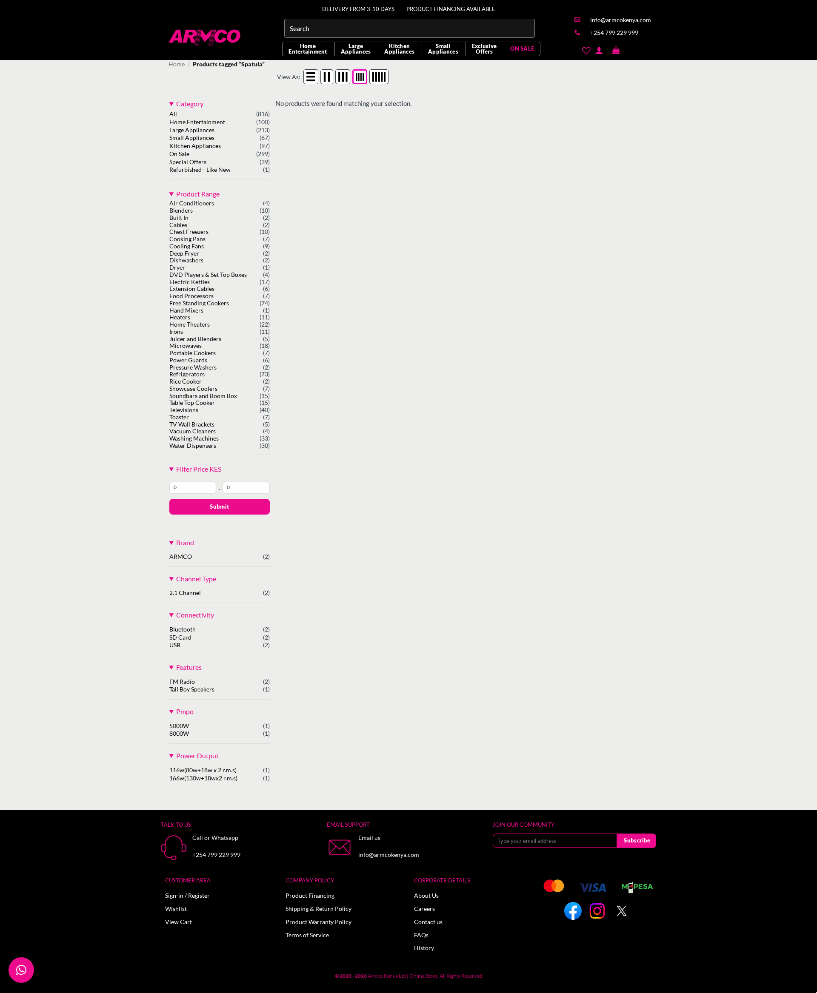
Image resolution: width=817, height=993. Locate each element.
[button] (616, 50)
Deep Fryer (184, 253)
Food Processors (191, 296)
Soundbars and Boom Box (203, 396)
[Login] (599, 50)
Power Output (197, 755)
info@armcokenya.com (388, 854)
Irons (176, 331)
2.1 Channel (185, 592)
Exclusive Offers (484, 49)
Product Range (198, 194)
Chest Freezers (189, 231)
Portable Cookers (192, 353)
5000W (179, 726)
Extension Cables (191, 288)
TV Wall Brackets (191, 424)
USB (174, 645)
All (173, 114)
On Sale (179, 154)
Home (177, 64)
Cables (178, 225)
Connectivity (195, 615)
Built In (179, 217)
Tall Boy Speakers (191, 689)
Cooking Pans (187, 239)
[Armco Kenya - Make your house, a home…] (205, 37)
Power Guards (188, 360)
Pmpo (185, 711)
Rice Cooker (185, 381)
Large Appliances (356, 49)
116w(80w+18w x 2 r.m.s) (203, 770)
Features (189, 667)
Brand (185, 542)
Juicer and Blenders (195, 339)
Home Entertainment (308, 49)
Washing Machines (194, 438)
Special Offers (187, 162)
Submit (219, 506)
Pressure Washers (193, 367)
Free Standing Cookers (199, 303)
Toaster (179, 417)
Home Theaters (189, 324)
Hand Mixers (186, 310)
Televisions (183, 410)
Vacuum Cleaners (192, 431)
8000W (179, 733)
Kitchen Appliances (399, 49)
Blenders (181, 210)
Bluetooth (182, 629)
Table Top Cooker (192, 402)
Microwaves (185, 345)
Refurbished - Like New (200, 169)
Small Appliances (443, 49)
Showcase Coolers (193, 388)
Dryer (177, 267)
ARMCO (180, 556)
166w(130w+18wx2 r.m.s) (203, 778)
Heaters (179, 317)
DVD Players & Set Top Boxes (208, 274)
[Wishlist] (586, 51)
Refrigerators (187, 374)
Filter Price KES (198, 469)
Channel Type (196, 579)
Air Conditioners (191, 203)
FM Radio (182, 681)
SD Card (180, 637)
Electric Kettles (189, 282)
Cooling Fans (186, 246)
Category (189, 104)
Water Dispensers (192, 445)
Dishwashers (186, 260)
